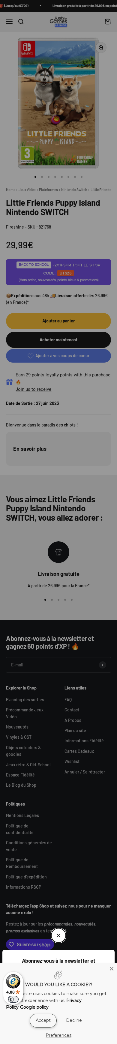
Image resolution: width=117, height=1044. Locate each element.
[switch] (13, 999)
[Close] (112, 969)
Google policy (34, 1007)
